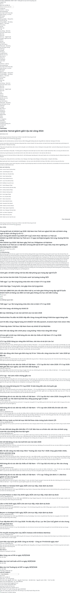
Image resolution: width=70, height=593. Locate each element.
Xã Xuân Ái (29, 257)
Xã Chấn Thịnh (44, 255)
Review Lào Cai (4, 54)
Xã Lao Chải (46, 266)
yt (1, 3)
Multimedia (3, 114)
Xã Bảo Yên (24, 263)
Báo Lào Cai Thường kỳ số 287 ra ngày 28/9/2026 (18, 567)
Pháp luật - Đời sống (5, 46)
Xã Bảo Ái (37, 258)
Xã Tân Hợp (18, 257)
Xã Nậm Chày (24, 261)
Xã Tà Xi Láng (58, 266)
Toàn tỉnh (22, 254)
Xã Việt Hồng (65, 258)
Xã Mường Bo (64, 263)
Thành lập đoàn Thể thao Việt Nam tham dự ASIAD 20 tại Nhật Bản (25, 326)
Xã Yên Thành (19, 258)
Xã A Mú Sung (10, 261)
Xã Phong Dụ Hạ (59, 255)
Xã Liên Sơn (8, 255)
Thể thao (2, 49)
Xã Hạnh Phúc (63, 254)
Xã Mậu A (23, 257)
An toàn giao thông (5, 47)
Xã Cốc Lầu (17, 264)
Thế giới (2, 50)
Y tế (1, 29)
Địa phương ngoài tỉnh (6, 254)
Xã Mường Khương (62, 264)
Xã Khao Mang (28, 254)
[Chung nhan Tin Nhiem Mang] (8, 592)
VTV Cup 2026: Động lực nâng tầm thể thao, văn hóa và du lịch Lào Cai (27, 341)
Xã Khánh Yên (48, 261)
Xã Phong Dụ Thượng (5, 267)
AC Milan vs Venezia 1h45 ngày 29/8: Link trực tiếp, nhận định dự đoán (26, 486)
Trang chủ (2, 8)
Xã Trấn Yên (43, 258)
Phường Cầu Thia (33, 267)
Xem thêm (2, 548)
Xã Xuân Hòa (44, 263)
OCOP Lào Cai (3, 20)
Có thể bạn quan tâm (6, 300)
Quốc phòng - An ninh (5, 14)
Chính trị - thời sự (4, 10)
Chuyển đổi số (3, 53)
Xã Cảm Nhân (12, 258)
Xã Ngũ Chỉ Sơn (33, 266)
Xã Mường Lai (5, 258)
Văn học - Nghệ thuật (5, 37)
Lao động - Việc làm (5, 31)
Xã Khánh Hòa (61, 257)
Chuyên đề (3, 125)
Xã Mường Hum (60, 260)
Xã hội (1, 26)
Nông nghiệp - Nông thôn (6, 19)
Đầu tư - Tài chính (4, 23)
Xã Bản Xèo (31, 261)
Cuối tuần (2, 60)
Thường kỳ (2, 59)
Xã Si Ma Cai (13, 266)
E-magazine (3, 119)
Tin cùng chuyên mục (6, 337)
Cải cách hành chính (5, 32)
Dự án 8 (2, 126)
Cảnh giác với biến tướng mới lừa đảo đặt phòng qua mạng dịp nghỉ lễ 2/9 (28, 273)
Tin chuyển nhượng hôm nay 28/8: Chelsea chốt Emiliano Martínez (25, 533)
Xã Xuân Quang (31, 260)
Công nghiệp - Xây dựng (6, 22)
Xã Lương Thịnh (58, 258)
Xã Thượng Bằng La (35, 255)
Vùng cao (2, 57)
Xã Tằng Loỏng (46, 260)
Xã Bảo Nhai (23, 264)
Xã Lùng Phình (47, 264)
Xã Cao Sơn (7, 266)
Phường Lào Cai (18, 269)
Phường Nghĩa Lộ (15, 267)
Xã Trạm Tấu (56, 254)
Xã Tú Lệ (51, 254)
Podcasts (2, 120)
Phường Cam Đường (9, 269)
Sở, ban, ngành (15, 254)
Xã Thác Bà (26, 258)
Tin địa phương (4, 252)
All (0, 62)
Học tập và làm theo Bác (6, 13)
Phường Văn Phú (42, 267)
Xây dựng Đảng (4, 11)
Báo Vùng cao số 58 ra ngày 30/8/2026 (15, 555)
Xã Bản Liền (30, 264)
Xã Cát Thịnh (65, 266)
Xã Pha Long (54, 264)
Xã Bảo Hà (58, 263)
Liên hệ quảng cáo (31, 0)
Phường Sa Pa (25, 269)
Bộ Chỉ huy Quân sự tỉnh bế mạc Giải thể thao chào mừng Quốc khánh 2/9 (28, 420)
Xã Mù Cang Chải (36, 254)
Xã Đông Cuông (11, 257)
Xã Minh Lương (10, 263)
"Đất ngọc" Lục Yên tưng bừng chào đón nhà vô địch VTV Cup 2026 (25, 282)
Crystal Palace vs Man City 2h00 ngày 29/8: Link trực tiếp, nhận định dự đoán (29, 495)
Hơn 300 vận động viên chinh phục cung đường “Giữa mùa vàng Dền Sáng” (28, 331)
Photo (1, 117)
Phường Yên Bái (51, 267)
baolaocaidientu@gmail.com (10, 583)
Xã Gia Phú (53, 260)
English (2, 2)
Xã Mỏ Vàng (35, 257)
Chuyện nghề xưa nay (5, 38)
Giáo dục (2, 28)
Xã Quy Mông (3, 260)
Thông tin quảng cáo (5, 123)
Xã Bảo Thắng (39, 260)
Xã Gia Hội (13, 255)
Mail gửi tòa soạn (22, 0)
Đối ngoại (2, 16)
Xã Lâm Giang (3, 257)
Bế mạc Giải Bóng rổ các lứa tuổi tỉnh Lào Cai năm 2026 (21, 313)
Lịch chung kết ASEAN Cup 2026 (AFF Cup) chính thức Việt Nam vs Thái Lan (28, 236)
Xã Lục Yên (49, 257)
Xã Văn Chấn (26, 255)
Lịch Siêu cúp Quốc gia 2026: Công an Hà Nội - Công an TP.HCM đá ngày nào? (29, 542)
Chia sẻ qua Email (31, 137)
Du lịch (1, 41)
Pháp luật (2, 43)
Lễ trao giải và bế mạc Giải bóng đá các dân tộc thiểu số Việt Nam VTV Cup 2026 (30, 335)
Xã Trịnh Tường (17, 261)
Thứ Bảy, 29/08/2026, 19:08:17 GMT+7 (9, 0)
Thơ (1, 92)
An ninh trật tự (3, 44)
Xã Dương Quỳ (62, 261)
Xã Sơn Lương (19, 255)
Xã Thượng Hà (37, 263)
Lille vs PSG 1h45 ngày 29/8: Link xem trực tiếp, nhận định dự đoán (25, 504)
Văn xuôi (2, 90)
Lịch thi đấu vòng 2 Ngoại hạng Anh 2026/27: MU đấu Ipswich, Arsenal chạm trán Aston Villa (35, 322)
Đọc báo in (3, 56)
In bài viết (24, 137)
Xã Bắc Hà (35, 264)
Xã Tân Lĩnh (55, 257)
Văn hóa (2, 35)
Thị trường (2, 25)
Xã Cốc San (10, 260)
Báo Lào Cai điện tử (5, 5)
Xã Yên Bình (32, 258)
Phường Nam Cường (60, 267)
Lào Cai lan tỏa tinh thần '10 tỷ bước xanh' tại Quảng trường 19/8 (24, 277)
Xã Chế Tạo (40, 266)
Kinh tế (2, 17)
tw (4, 575)
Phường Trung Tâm (24, 267)
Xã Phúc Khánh (51, 263)
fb (0, 3)
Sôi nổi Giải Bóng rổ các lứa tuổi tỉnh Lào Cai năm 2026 (20, 442)
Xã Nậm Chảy (17, 263)
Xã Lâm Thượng (42, 257)
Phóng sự (2, 51)
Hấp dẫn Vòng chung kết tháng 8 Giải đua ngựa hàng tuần (34, 317)
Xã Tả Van (6, 264)
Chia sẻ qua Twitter (16, 137)
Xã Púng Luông (45, 254)
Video (1, 116)
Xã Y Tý (5, 261)
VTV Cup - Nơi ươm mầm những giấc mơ (15, 376)
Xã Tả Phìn (12, 264)
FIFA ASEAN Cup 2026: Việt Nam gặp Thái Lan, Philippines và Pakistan (26, 242)
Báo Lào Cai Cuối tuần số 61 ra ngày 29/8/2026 (18, 561)
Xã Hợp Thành (16, 260)
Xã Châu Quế (66, 255)
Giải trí (1, 40)
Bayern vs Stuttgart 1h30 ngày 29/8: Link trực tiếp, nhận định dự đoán (26, 513)
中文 (5, 2)
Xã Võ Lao (42, 261)
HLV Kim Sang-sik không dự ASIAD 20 (14, 308)
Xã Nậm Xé (26, 266)
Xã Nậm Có (52, 266)
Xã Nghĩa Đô (30, 263)
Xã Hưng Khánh (50, 258)
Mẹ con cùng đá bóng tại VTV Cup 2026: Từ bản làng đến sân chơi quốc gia (28, 386)
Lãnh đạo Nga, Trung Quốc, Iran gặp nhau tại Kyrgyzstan (21, 286)
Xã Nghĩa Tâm (51, 255)
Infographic (3, 122)
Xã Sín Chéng (20, 266)
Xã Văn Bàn (55, 261)
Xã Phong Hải (23, 260)
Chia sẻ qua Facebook (5, 137)
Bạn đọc (2, 34)
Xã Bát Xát (37, 261)
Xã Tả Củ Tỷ (41, 264)
